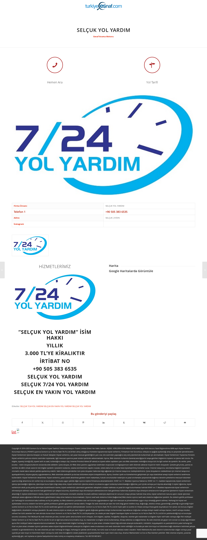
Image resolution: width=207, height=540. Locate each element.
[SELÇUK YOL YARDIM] (30, 245)
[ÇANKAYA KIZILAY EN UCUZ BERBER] (204, 270)
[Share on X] (42, 422)
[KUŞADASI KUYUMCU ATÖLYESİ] (2, 270)
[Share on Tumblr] (124, 422)
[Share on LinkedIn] (103, 422)
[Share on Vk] (144, 422)
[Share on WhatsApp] (63, 422)
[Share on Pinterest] (83, 422)
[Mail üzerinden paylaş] (185, 422)
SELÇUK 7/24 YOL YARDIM (32, 406)
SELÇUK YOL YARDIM (81, 406)
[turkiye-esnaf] (104, 6)
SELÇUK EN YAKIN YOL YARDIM (58, 406)
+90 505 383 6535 (116, 212)
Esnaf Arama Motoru (103, 36)
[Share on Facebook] (22, 422)
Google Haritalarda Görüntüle (131, 271)
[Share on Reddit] (165, 422)
